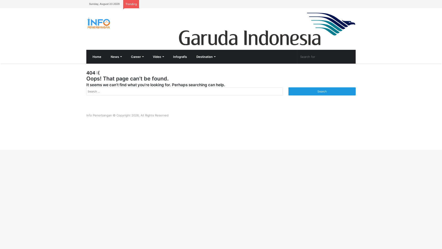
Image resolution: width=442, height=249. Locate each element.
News (114, 57)
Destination (204, 57)
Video (156, 57)
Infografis (179, 57)
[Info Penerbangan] (120, 23)
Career (135, 57)
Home (96, 57)
